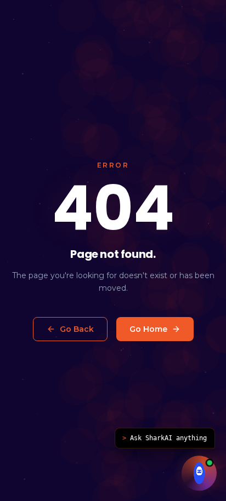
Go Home (148, 329)
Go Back (77, 329)
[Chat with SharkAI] (199, 472)
